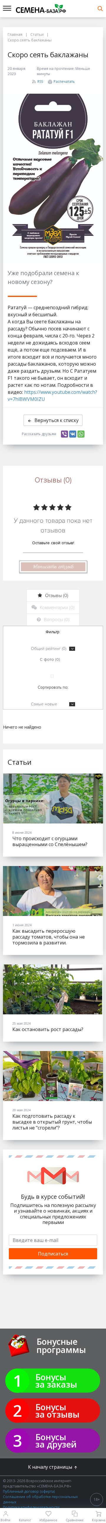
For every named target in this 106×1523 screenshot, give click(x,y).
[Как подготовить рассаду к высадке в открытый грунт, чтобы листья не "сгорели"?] (53, 1076)
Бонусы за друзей (56, 1440)
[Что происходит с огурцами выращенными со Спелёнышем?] (53, 798)
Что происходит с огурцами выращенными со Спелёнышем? (49, 841)
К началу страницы (50, 1467)
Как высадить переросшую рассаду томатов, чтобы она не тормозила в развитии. (48, 937)
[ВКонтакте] (72, 434)
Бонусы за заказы (56, 1380)
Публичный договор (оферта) (29, 1491)
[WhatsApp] (81, 434)
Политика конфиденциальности (31, 1507)
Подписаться (53, 1253)
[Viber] (64, 434)
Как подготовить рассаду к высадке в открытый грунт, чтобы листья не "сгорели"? (52, 1122)
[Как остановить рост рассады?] (53, 989)
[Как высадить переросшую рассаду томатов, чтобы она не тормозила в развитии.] (53, 891)
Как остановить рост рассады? (47, 1029)
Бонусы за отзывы (57, 1410)
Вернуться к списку (56, 420)
